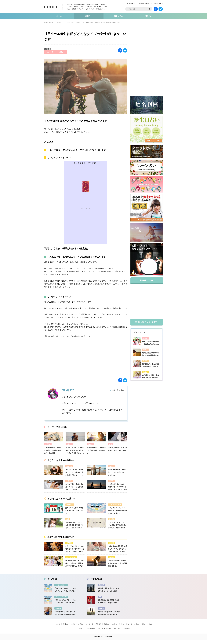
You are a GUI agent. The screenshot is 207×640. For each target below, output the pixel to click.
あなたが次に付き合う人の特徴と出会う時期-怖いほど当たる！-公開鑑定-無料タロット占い (75, 549)
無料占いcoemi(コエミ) (107, 637)
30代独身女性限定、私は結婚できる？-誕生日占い (150, 376)
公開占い (148, 16)
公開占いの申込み (147, 624)
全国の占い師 (116, 624)
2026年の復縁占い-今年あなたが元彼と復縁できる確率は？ (96, 450)
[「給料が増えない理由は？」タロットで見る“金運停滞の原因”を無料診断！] (48, 611)
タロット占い (50, 52)
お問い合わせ (158, 4)
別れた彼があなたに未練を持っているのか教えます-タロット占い (117, 472)
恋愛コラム (118, 16)
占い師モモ (68, 390)
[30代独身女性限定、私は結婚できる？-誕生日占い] (137, 374)
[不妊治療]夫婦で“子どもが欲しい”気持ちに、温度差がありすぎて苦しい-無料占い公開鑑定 (74, 563)
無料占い (88, 16)
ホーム (59, 16)
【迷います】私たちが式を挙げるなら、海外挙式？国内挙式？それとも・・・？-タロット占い (74, 472)
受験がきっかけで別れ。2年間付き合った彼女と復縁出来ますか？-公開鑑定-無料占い (109, 613)
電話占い (106, 624)
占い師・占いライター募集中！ (147, 322)
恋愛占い (62, 52)
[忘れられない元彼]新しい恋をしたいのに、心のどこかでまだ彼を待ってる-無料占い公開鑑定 (117, 549)
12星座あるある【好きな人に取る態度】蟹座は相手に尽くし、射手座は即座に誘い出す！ (74, 525)
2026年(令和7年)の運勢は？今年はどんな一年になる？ (117, 449)
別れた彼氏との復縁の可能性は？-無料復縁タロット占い (150, 354)
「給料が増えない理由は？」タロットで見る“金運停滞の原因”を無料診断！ (65, 613)
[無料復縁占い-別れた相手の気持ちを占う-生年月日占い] (137, 363)
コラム (73, 624)
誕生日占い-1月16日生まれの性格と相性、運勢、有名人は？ (74, 510)
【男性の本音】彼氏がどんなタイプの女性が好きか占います (67, 336)
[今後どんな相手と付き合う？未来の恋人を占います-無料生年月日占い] (137, 341)
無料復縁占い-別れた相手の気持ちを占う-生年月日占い (150, 365)
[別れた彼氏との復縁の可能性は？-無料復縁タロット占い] (137, 352)
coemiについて (131, 4)
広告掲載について (147, 280)
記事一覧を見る (118, 390)
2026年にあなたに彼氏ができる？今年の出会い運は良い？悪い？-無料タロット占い (75, 450)
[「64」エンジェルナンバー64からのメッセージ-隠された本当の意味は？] (48, 600)
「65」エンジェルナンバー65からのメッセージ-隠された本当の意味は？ (65, 589)
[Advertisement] (85, 228)
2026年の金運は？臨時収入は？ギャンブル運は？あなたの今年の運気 (53, 450)
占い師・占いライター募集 (131, 624)
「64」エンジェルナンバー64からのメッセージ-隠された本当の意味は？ (65, 601)
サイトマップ (117, 628)
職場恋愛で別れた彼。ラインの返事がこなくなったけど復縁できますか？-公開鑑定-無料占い (108, 589)
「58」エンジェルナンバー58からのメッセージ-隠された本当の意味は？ (117, 510)
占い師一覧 (89, 624)
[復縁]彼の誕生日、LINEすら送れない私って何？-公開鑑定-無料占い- (117, 563)
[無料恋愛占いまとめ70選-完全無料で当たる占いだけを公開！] (91, 600)
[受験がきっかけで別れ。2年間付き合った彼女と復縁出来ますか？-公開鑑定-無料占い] (91, 611)
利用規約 (98, 624)
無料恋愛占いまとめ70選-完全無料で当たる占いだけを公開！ (108, 601)
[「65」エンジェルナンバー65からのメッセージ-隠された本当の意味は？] (48, 588)
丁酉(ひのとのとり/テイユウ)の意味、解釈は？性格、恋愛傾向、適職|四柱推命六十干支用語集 (117, 525)
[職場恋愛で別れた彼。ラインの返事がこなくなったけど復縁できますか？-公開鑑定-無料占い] (91, 588)
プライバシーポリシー (104, 628)
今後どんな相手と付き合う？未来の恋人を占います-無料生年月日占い (150, 343)
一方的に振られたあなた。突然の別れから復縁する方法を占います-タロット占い (117, 486)
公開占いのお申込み (145, 4)
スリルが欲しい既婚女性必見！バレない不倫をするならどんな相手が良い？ (74, 486)
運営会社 (127, 628)
